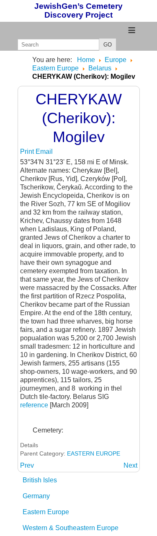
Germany (36, 496)
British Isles (40, 480)
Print (28, 151)
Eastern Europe (46, 511)
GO (107, 44)
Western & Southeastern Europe (70, 527)
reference (35, 405)
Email (44, 151)
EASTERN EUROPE (93, 453)
